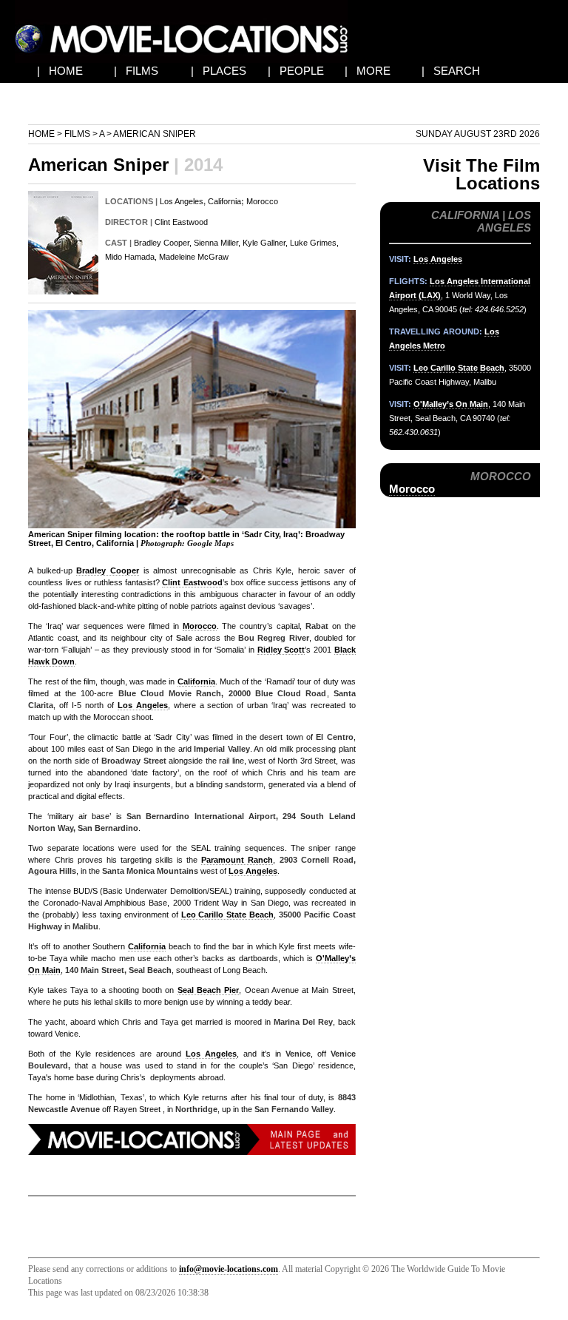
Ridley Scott (281, 649)
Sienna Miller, (217, 242)
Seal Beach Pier (209, 990)
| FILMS (136, 70)
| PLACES (218, 70)
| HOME (60, 70)
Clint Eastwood (181, 222)
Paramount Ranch (237, 859)
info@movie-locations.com (228, 1269)
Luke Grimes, (314, 242)
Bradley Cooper (107, 570)
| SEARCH (451, 70)
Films (77, 134)
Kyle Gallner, (265, 242)
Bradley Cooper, (163, 242)
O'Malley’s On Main (450, 404)
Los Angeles (181, 201)
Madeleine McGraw (194, 256)
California (224, 201)
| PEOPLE (296, 70)
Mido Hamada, (131, 256)
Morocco (262, 201)
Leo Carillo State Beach (227, 914)
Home (41, 134)
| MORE (367, 70)
